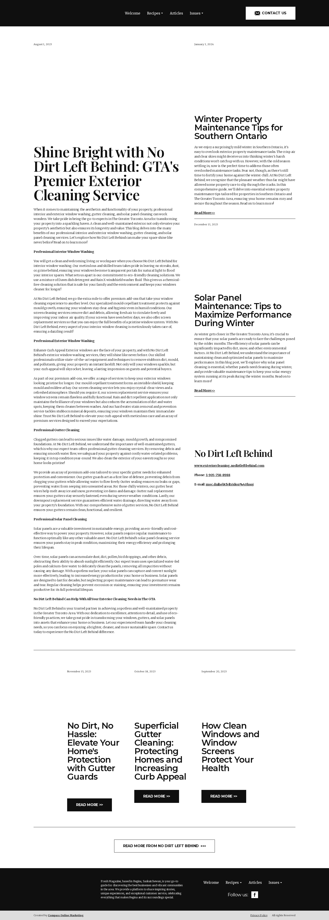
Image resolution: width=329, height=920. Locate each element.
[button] (270, 13)
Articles (176, 13)
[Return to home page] (54, 13)
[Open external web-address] (245, 422)
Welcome (132, 13)
